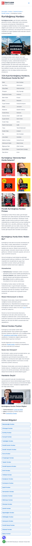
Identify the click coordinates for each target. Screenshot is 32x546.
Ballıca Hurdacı (6, 533)
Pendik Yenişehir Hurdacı (9, 449)
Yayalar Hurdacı (6, 462)
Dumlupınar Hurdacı (7, 483)
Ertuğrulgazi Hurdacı (8, 458)
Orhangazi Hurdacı (7, 428)
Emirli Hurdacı (6, 470)
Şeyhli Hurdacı (6, 487)
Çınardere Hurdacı (7, 496)
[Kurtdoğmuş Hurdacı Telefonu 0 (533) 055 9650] (4, 537)
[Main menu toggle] (28, 3)
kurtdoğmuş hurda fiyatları (10, 335)
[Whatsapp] (4, 541)
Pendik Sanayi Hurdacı (8, 525)
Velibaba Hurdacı (7, 474)
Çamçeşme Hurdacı (7, 521)
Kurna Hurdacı (6, 453)
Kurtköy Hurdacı (6, 432)
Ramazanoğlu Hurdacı (8, 424)
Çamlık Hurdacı (6, 508)
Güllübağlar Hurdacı (7, 517)
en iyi (24, 307)
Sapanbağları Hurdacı (8, 512)
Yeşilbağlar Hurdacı (7, 441)
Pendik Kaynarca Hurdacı (9, 466)
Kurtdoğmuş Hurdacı (11, 413)
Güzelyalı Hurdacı (7, 504)
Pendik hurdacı (11, 344)
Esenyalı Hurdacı (7, 437)
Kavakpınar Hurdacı (7, 479)
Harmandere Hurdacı (8, 491)
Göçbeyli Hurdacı (7, 529)
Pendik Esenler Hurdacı (8, 445)
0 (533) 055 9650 (18, 409)
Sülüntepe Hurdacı (7, 500)
